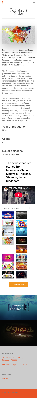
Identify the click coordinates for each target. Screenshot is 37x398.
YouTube (5, 379)
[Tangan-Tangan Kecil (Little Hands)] (21, 215)
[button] (34, 2)
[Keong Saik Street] (21, 274)
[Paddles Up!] (21, 232)
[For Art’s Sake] (8, 241)
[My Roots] (21, 249)
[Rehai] (21, 240)
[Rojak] (8, 274)
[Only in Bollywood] (21, 266)
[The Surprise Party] (8, 266)
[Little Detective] (8, 257)
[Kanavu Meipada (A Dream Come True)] (8, 232)
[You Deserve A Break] (21, 224)
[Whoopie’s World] (8, 224)
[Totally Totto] (8, 215)
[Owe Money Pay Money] (21, 257)
